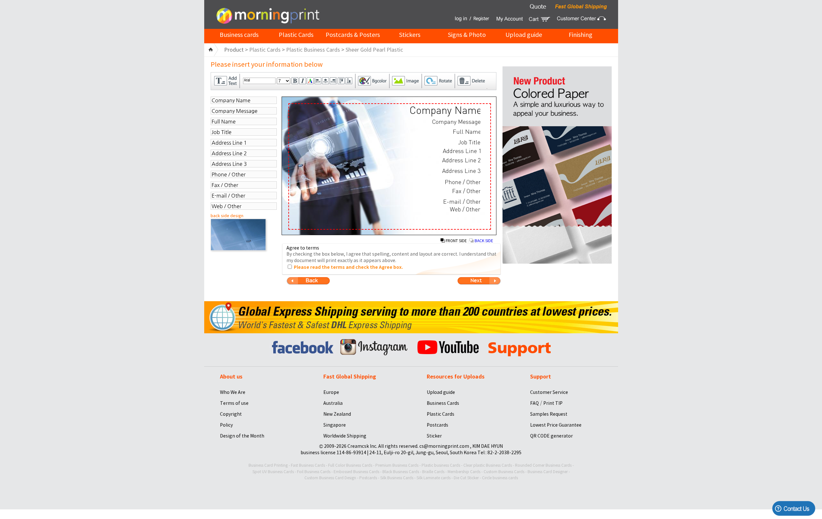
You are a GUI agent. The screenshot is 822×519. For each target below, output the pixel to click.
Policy (226, 425)
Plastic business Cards (441, 465)
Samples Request (548, 414)
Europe (331, 392)
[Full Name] (466, 132)
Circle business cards (500, 477)
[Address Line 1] (461, 151)
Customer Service (549, 392)
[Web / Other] (465, 209)
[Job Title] (469, 142)
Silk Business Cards (396, 477)
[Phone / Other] (462, 181)
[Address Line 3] (461, 171)
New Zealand (337, 414)
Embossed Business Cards (356, 471)
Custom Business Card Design (330, 477)
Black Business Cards (400, 471)
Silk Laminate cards (433, 477)
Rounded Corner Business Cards (543, 465)
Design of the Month (242, 436)
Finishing (580, 34)
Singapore (334, 425)
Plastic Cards (296, 34)
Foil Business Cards (313, 471)
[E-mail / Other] (461, 201)
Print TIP (553, 403)
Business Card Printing (268, 465)
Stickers (409, 34)
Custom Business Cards (504, 471)
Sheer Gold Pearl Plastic (374, 50)
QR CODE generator (551, 436)
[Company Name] (444, 111)
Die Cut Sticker (466, 477)
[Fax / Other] (466, 190)
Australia (333, 403)
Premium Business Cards (396, 465)
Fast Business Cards (308, 465)
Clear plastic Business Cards (487, 465)
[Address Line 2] (461, 160)
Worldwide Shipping (344, 436)
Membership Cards (464, 471)
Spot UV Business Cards (273, 471)
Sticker (434, 436)
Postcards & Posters (353, 34)
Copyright (231, 414)
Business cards (239, 34)
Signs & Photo (467, 34)
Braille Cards (433, 471)
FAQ (534, 403)
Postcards (437, 425)
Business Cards (443, 403)
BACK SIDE (483, 240)
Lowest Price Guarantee (556, 425)
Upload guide (523, 34)
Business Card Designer (548, 471)
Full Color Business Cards (350, 465)
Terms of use (234, 403)
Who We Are (232, 392)
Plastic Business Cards (313, 50)
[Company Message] (456, 122)
